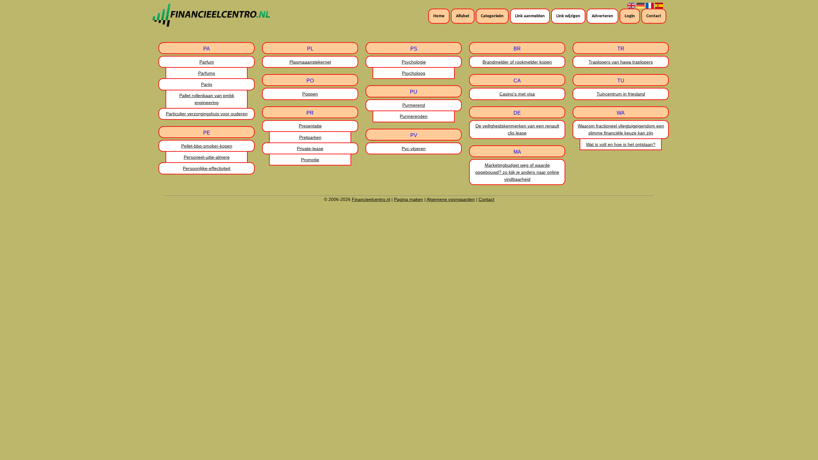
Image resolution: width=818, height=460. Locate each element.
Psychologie (414, 62)
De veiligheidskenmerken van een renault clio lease (517, 129)
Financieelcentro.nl (371, 199)
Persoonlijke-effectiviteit (206, 168)
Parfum (206, 62)
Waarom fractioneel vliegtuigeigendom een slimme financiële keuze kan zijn (621, 129)
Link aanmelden (530, 16)
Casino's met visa (517, 93)
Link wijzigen (568, 16)
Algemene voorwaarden (451, 199)
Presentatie (310, 125)
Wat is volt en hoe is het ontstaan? (620, 144)
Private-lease (310, 148)
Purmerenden (414, 116)
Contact (653, 16)
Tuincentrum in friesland (621, 93)
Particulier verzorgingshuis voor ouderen (207, 113)
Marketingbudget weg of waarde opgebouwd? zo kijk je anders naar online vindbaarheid (517, 172)
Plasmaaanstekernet (310, 62)
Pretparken (310, 137)
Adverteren (602, 16)
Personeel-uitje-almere (207, 157)
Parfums (206, 73)
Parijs (206, 84)
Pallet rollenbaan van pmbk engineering (206, 99)
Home (438, 16)
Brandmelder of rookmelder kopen (517, 62)
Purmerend (413, 105)
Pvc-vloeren (414, 148)
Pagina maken (408, 199)
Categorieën (492, 16)
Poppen (310, 93)
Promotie (310, 159)
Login (630, 16)
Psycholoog (413, 73)
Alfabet (462, 16)
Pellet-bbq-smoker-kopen (206, 146)
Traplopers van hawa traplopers (621, 62)
